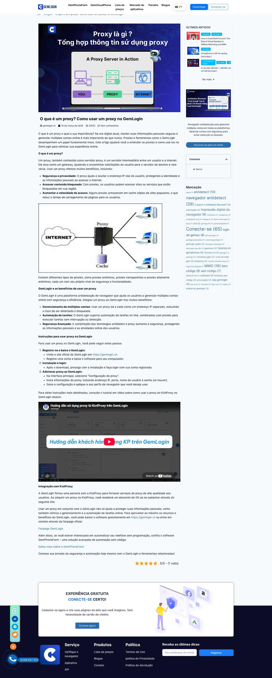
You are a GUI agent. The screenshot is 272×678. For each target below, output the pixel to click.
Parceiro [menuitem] (153, 5)
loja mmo (195, 287)
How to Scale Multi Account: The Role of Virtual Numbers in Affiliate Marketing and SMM (215, 44)
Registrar (216, 652)
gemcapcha (207, 227)
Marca (199, 172)
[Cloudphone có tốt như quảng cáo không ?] (193, 54)
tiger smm (216, 287)
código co (208, 222)
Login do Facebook (195, 269)
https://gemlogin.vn (105, 357)
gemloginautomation (195, 243)
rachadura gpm (206, 260)
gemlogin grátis (195, 247)
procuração (204, 283)
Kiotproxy (201, 264)
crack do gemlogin (214, 243)
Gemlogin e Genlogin (214, 247)
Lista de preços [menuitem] (119, 7)
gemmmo (211, 251)
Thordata (205, 287)
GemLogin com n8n (195, 251)
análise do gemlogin (197, 291)
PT (180, 6)
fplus (189, 227)
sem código (211, 274)
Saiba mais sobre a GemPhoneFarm (61, 549)
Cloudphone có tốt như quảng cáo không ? (214, 57)
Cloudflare (212, 218)
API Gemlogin (211, 239)
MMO (212, 269)
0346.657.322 (29, 660)
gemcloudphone (221, 227)
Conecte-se (204, 232)
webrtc (227, 287)
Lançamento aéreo (208, 65)
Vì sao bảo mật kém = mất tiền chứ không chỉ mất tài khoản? (219, 72)
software (206, 278)
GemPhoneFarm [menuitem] (77, 5)
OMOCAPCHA (193, 279)
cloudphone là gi (194, 222)
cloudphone (224, 218)
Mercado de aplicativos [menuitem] (137, 7)
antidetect (204, 195)
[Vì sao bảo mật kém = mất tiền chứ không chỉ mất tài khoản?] (193, 66)
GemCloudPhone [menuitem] (101, 5)
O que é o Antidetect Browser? (212, 207)
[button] (226, 162)
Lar (39, 16)
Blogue (48, 16)
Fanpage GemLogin (50, 531)
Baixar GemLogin (222, 222)
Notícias (217, 37)
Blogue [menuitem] (166, 5)
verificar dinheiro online (218, 264)
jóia (196, 226)
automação (193, 213)
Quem (189, 195)
